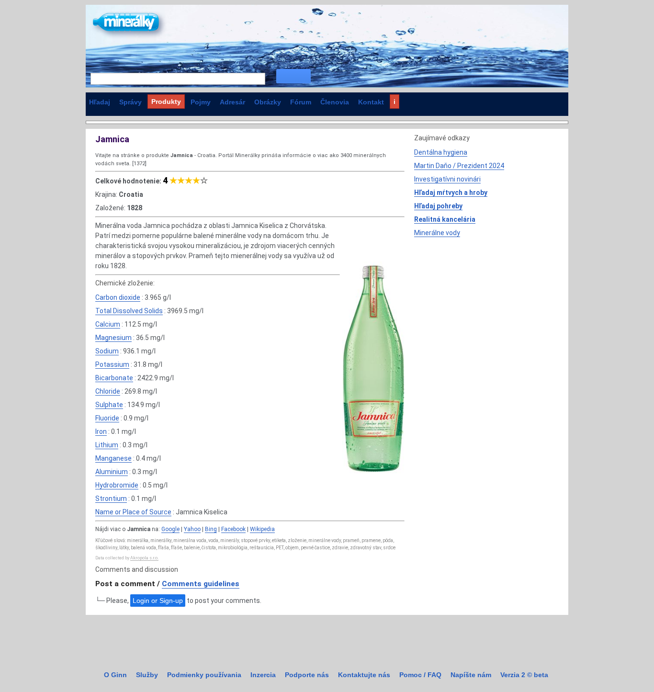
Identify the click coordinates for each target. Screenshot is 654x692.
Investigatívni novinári (447, 179)
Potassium (112, 364)
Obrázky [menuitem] (267, 102)
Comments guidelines (200, 583)
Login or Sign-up (158, 600)
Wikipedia (262, 529)
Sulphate (109, 404)
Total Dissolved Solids (129, 311)
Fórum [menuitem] (300, 102)
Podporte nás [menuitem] (307, 675)
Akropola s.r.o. (144, 558)
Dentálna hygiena (440, 152)
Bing (211, 529)
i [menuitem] (394, 101)
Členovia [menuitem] (334, 102)
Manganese (113, 458)
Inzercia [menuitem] (263, 675)
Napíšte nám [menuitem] (471, 675)
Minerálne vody (437, 233)
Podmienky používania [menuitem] (204, 675)
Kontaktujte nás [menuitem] (364, 675)
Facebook (233, 529)
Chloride (107, 391)
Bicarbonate (114, 378)
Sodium (107, 351)
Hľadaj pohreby (438, 206)
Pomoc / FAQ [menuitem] (420, 675)
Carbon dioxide (117, 297)
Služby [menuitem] (147, 675)
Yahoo (192, 529)
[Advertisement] (486, 310)
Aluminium (111, 472)
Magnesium (113, 337)
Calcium (107, 324)
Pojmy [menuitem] (201, 102)
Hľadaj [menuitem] (99, 102)
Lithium (106, 445)
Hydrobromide (116, 485)
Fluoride (107, 418)
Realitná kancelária (444, 219)
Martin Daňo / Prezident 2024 (459, 166)
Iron (101, 431)
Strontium (111, 498)
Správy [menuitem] (130, 102)
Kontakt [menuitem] (371, 102)
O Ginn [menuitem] (115, 675)
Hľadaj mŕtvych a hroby (450, 192)
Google (170, 529)
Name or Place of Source (133, 512)
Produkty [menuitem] (166, 101)
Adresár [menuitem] (232, 102)
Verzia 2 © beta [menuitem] (524, 675)
